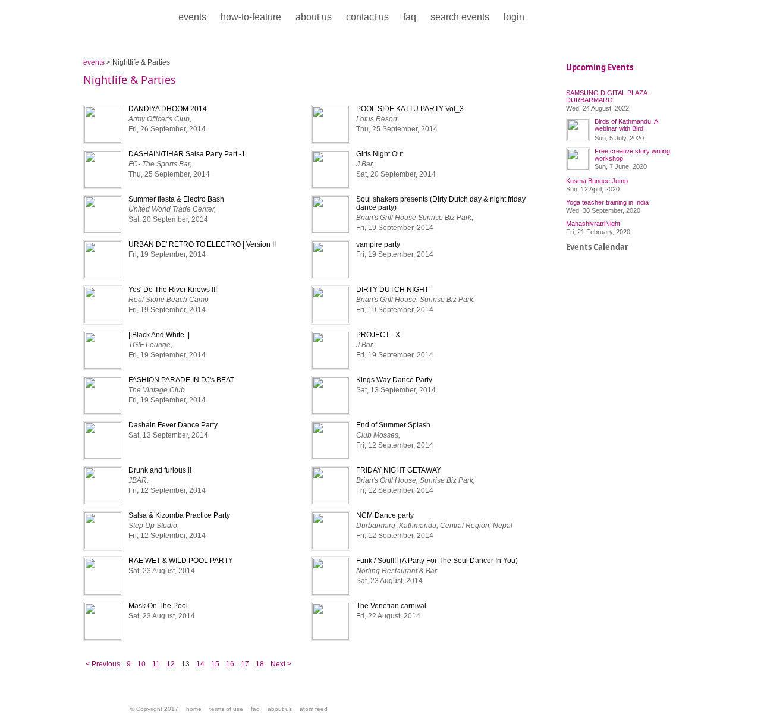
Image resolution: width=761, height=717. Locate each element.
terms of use (226, 709)
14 (200, 664)
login (514, 17)
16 (230, 664)
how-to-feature (251, 17)
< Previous (103, 664)
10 (141, 664)
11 (156, 664)
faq (409, 17)
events (192, 17)
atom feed (314, 709)
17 (245, 664)
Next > (281, 664)
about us (313, 17)
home (194, 709)
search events (459, 17)
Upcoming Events (599, 67)
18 (260, 664)
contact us (367, 17)
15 (215, 664)
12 (170, 664)
